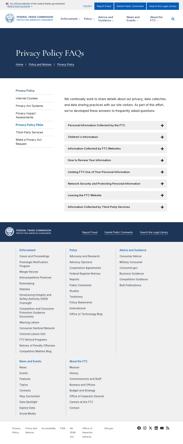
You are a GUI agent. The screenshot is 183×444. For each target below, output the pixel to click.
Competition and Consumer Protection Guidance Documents (36, 312)
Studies (74, 290)
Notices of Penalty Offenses (37, 345)
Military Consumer (131, 262)
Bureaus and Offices (82, 384)
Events (23, 373)
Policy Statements (81, 302)
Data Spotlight (28, 401)
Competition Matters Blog (35, 351)
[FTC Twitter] (150, 427)
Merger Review (28, 271)
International (78, 308)
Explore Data (27, 407)
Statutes (24, 289)
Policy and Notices (40, 64)
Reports (74, 279)
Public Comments (81, 285)
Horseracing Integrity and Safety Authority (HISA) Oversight (35, 298)
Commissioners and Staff (85, 378)
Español (87, 6)
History (74, 373)
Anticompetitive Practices (35, 277)
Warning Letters (29, 322)
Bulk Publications (130, 285)
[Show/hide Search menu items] (173, 19)
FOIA (62, 428)
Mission (74, 367)
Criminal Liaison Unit (32, 333)
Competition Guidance (134, 279)
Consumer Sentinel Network (37, 328)
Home (19, 64)
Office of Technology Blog (86, 314)
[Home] (30, 20)
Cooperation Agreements (85, 267)
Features (25, 378)
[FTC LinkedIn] (156, 428)
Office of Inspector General (87, 396)
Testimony (76, 296)
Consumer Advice (131, 256)
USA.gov (108, 428)
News (23, 367)
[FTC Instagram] (145, 428)
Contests (25, 390)
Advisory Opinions (81, 262)
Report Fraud (104, 6)
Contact (74, 407)
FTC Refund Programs (33, 339)
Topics (23, 384)
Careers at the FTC (81, 401)
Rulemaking (26, 283)
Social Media (27, 413)
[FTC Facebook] (139, 428)
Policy (73, 250)
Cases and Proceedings (34, 256)
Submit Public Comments (130, 6)
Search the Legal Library (162, 6)
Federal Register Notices (85, 273)
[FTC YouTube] (162, 428)
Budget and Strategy (82, 390)
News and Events (30, 361)
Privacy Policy (65, 64)
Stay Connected (29, 396)
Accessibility (49, 428)
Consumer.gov (129, 267)
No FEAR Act (73, 432)
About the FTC (79, 361)
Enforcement (27, 250)
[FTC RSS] (167, 428)
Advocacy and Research (85, 256)
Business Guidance (132, 273)
